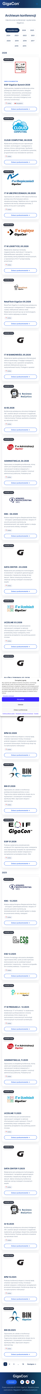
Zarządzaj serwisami (8, 696)
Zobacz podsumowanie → (20, 109)
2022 (25, 35)
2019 (16, 41)
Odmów (20, 705)
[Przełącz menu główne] (37, 4)
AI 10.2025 (9, 1224)
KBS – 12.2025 (10, 901)
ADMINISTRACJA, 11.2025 (16, 1060)
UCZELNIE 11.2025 (12, 1113)
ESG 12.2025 (10, 954)
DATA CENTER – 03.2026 (15, 567)
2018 (25, 41)
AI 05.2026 (9, 408)
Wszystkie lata (12, 30)
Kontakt (36, 713)
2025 (32, 30)
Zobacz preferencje (20, 710)
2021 (33, 35)
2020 (8, 41)
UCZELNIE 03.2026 (13, 622)
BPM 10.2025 (10, 1277)
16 (23, 1364)
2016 (16, 46)
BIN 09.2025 (10, 1330)
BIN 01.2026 (9, 786)
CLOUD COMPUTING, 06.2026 (18, 140)
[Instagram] (28, 1382)
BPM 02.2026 (10, 733)
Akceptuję (20, 699)
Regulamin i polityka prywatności (24, 713)
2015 (24, 46)
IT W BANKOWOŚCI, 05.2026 (17, 355)
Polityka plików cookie (9, 713)
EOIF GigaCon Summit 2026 (17, 85)
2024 (8, 35)
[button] (38, 680)
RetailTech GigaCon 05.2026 (17, 301)
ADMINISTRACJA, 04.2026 (16, 461)
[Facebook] (22, 1382)
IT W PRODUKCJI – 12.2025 (16, 1007)
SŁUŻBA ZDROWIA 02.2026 (17, 678)
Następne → (31, 1364)
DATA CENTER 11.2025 (14, 1168)
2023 (16, 35)
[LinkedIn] (33, 1382)
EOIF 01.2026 (10, 841)
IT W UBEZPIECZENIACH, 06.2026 (20, 193)
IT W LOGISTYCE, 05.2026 (16, 246)
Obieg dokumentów (11, 81)
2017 (32, 41)
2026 (24, 30)
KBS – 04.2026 (11, 514)
